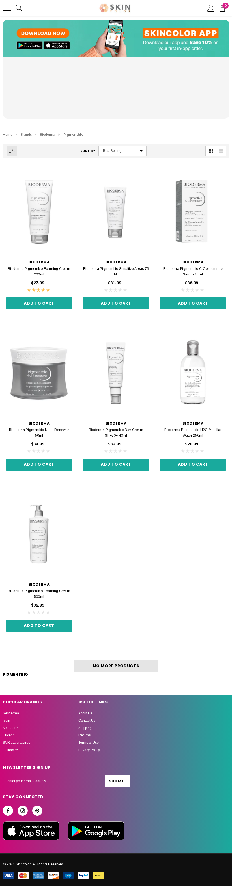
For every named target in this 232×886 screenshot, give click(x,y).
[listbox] (122, 151)
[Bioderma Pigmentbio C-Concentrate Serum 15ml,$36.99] (193, 211)
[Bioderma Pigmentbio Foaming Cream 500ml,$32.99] (39, 534)
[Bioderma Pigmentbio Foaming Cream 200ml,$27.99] (39, 211)
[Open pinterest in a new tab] (37, 811)
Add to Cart (39, 303)
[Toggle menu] (7, 8)
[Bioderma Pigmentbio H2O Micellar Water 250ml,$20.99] (193, 373)
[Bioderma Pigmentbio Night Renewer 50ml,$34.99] (39, 373)
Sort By (88, 150)
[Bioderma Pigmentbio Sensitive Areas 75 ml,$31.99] (116, 211)
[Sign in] (210, 7)
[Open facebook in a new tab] (8, 811)
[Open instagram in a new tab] (23, 811)
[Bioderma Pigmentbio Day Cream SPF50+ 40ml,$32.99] (116, 373)
